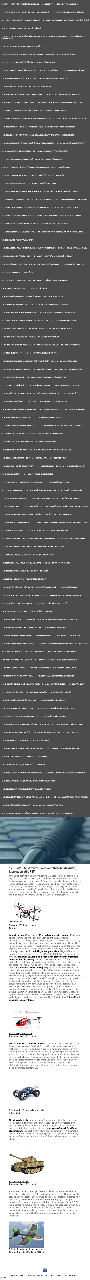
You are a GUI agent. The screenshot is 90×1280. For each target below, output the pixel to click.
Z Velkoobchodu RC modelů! (23, 1036)
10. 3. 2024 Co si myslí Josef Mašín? (69, 369)
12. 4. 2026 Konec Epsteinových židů (16, 732)
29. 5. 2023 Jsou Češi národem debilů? (16, 256)
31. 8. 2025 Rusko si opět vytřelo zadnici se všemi (21, 627)
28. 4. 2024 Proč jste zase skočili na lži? (43, 393)
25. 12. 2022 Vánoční (37, 175)
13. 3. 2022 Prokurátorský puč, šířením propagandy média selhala (28, 62)
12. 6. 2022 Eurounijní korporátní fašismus (19, 103)
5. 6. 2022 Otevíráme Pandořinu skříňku (63, 94)
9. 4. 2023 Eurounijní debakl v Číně (54, 224)
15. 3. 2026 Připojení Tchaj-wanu (54, 716)
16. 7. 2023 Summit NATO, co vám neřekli (17, 272)
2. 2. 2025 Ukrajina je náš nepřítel (15, 522)
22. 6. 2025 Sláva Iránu (68, 587)
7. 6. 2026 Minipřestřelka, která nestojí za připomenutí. (24, 765)
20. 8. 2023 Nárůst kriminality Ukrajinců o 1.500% (21, 296)
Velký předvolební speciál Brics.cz (25, 4)
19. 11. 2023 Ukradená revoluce (14, 329)
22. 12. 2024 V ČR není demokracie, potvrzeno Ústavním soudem (54, 498)
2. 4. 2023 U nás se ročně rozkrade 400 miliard (20, 224)
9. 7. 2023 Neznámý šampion (73, 264)
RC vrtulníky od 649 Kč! (20, 1033)
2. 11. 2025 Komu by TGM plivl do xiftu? (17, 660)
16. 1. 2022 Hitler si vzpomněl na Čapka (68, 12)
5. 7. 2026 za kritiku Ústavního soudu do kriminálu (66, 773)
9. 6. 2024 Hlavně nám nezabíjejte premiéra (19, 409)
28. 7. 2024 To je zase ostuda (13, 434)
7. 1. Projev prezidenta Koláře (46, 345)
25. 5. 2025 (44, 571)
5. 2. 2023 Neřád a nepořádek (13, 199)
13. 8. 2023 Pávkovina (38, 288)
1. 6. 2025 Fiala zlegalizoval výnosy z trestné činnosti (24, 579)
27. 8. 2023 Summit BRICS (53, 296)
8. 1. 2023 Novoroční (56, 175)
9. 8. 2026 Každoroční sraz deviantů (16, 805)
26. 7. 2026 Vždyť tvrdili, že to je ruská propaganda (23, 797)
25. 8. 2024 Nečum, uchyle (46, 442)
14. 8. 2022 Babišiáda (10, 127)
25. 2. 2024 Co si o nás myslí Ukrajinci (16, 369)
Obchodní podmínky (55, 1275)
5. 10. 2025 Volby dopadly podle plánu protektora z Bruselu (62, 644)
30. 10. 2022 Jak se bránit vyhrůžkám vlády (50, 151)
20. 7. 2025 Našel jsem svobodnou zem (17, 603)
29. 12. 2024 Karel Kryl (11, 506)
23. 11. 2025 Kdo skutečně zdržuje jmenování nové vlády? (52, 668)
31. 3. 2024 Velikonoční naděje (14, 385)
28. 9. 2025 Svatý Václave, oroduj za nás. (18, 644)
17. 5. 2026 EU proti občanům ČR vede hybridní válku (22, 749)
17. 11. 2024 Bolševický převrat (57, 482)
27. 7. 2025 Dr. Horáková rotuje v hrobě (51, 603)
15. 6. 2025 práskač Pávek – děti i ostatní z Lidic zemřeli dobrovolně (29, 587)
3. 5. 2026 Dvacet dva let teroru (15, 740)
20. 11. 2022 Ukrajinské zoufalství (49, 159)
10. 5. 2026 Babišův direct (40, 740)
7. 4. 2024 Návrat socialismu (39, 385)
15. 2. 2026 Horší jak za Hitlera (52, 700)
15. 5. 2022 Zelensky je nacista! (14, 86)
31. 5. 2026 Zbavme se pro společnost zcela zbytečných (24, 757)
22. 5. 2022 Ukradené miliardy (40, 86)
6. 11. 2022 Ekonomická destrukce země (17, 159)
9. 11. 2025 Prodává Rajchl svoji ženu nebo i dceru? (56, 660)
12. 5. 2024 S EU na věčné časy (13, 401)
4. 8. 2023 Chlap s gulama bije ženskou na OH (45, 434)
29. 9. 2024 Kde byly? (58, 458)
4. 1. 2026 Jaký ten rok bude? (53, 684)
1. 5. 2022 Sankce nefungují (13, 78)
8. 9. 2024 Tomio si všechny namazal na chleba (53, 450)
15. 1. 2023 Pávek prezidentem (13, 183)
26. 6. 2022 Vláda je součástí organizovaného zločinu (60, 103)
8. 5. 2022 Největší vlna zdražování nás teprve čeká (47, 78)
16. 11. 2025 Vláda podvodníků (14, 668)
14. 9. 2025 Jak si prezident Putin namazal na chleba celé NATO (27, 635)
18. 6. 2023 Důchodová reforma (14, 264)
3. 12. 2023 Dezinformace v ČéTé (59, 329)
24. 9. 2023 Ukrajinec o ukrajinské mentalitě (20, 312)
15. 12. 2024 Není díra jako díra (14, 498)
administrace (20, 1275)
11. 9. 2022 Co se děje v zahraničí (15, 135)
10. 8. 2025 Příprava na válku (41, 611)
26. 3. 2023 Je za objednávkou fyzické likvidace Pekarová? (57, 216)
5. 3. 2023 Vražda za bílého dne (37, 208)
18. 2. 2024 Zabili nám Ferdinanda (64, 361)
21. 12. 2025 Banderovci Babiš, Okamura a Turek (20, 684)
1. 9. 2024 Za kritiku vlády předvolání (17, 450)
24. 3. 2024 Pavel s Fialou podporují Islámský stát (47, 377)
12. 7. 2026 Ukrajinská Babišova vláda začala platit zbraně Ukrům (29, 781)
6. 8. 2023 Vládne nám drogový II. (15, 288)
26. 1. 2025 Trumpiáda (62, 514)
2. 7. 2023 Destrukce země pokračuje (44, 264)
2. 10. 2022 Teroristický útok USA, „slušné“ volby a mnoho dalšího (28, 143)
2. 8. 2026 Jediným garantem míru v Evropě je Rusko (67, 797)
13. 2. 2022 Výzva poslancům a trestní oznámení (21, 28)
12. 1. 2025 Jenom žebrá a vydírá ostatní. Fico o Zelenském (64, 506)
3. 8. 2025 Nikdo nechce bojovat (14, 611)
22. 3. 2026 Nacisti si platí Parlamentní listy (19, 724)
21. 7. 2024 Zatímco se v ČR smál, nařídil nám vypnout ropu (61, 426)
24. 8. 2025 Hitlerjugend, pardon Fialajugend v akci (58, 619)
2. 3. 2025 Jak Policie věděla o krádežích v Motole (48, 531)
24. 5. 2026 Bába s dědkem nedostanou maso (63, 749)
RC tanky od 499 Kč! (19, 1181)
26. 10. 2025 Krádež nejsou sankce (62, 652)
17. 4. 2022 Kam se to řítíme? (73, 70)
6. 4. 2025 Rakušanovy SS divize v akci (17, 547)
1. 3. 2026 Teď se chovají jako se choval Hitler (55, 708)
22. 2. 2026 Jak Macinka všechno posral (18, 708)
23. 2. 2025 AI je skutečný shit (13, 531)
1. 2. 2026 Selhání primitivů (60, 692)
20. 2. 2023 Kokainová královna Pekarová (71, 199)
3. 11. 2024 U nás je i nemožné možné (38, 474)
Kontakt (5, 4)
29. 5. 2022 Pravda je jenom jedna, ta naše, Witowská (23, 94)
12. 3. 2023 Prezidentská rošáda (65, 208)
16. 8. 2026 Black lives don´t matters (48, 805)
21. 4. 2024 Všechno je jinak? (13, 393)
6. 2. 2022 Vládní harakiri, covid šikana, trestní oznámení (66, 20)
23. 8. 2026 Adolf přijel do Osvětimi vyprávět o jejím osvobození (28, 813)
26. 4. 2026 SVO (73, 732)
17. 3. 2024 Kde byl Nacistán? (13, 377)
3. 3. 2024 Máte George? (43, 369)
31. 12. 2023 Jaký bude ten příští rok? (16, 345)
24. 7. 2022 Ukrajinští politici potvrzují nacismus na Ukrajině (27, 119)
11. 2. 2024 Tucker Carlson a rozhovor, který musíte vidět (25, 361)
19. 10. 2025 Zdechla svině (35, 652)
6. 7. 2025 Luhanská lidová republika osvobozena (61, 595)
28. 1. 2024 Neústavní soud (12, 353)
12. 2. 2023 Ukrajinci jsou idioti (39, 199)
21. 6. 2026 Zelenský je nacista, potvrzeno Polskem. (22, 773)
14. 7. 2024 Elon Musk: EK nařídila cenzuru (18, 426)
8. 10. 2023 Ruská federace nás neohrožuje (57, 312)
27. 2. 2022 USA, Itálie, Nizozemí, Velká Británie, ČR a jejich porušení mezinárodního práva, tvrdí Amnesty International (43, 37)
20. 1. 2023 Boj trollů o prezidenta (42, 183)
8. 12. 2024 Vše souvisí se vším (70, 490)
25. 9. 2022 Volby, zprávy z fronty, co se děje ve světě (52, 135)
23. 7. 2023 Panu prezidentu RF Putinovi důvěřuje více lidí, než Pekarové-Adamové (34, 280)
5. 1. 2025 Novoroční (30, 506)
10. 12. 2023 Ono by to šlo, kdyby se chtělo (19, 337)
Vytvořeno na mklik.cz (71, 1275)
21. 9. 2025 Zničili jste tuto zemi (67, 635)
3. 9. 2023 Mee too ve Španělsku (14, 304)
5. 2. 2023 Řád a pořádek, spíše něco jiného (60, 191)
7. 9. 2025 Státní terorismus (54, 627)
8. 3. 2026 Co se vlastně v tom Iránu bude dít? (20, 716)
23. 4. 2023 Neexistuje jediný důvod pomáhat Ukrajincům (61, 232)
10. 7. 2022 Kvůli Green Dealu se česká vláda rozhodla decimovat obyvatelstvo (34, 111)
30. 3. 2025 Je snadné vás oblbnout (72, 539)
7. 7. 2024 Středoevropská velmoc (49, 417)
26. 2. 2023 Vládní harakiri (12, 208)
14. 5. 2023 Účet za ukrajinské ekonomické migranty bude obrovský (29, 248)
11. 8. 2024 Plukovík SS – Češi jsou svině (18, 442)
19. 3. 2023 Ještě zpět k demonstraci (16, 216)
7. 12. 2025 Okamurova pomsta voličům (17, 676)
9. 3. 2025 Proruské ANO (11, 539)
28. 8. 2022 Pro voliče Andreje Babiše (60, 127)
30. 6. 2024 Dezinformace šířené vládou (17, 417)
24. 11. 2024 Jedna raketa (12, 490)
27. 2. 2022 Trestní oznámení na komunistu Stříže (21, 46)
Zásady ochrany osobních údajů (36, 1275)
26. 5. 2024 (32, 401)
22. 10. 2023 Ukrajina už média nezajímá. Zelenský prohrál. (25, 321)
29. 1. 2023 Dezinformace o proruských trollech (21, 191)
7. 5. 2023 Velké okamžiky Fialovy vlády (17, 240)
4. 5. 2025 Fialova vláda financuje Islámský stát (21, 563)
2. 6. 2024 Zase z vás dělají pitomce (53, 401)
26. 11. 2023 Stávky (37, 329)
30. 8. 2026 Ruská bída (64, 813)
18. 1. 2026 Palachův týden (12, 692)
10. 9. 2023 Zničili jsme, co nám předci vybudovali (49, 304)
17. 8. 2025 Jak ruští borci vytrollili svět (18, 619)
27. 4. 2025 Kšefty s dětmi (43, 555)
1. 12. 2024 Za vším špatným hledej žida (40, 490)
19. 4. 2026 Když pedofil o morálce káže (48, 732)
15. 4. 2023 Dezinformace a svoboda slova (19, 232)
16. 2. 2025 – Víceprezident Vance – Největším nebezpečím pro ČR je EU (60, 522)
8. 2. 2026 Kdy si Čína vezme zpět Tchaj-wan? (19, 700)
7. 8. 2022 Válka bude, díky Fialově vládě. (70, 119)
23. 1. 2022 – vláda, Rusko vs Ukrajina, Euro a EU (21, 20)
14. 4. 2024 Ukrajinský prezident (67, 385)
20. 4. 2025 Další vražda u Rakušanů (16, 555)
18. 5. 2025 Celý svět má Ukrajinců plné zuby (20, 571)
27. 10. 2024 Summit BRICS (11, 474)
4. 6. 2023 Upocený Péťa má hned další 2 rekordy (53, 256)
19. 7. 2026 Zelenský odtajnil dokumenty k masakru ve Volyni (26, 789)
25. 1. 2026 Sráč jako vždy (36, 692)
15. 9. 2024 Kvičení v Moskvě (13, 458)
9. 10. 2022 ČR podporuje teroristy (71, 143)
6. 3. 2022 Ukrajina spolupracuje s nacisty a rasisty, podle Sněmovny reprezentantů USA (38, 54)
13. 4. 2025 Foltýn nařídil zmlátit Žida (49, 547)
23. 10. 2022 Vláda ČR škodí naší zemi (16, 151)
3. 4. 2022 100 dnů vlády (49, 70)
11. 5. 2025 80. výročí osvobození (56, 563)
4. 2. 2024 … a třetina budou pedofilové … (41, 353)
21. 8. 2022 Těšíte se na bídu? (31, 127)
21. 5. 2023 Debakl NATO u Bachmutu (72, 248)
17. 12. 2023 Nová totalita (48, 337)
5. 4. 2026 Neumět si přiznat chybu (69, 724)
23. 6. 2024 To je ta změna (75, 409)
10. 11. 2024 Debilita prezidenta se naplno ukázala (22, 482)
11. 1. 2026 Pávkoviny (76, 684)
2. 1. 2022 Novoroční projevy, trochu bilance (60, 4)
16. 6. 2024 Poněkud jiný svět (50, 409)
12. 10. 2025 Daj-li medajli (12, 652)
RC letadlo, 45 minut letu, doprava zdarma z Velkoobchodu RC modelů (26, 1250)
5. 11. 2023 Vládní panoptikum (64, 321)
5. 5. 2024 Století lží (70, 393)
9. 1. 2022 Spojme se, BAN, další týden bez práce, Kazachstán (26, 12)
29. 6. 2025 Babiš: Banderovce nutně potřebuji (20, 595)
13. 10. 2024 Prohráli (45, 466)
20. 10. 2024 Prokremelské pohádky (70, 466)
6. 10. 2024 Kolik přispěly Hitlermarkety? (18, 466)
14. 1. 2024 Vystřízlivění (70, 345)
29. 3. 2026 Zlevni (46, 724)
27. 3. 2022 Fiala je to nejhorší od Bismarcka (20, 70)
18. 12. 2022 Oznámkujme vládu (14, 175)
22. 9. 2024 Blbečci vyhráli (36, 458)
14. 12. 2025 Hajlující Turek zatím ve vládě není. (55, 676)
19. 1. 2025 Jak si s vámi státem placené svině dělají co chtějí (26, 514)
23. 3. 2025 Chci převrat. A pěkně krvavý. (39, 539)
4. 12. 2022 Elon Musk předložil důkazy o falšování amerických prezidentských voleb (36, 167)
